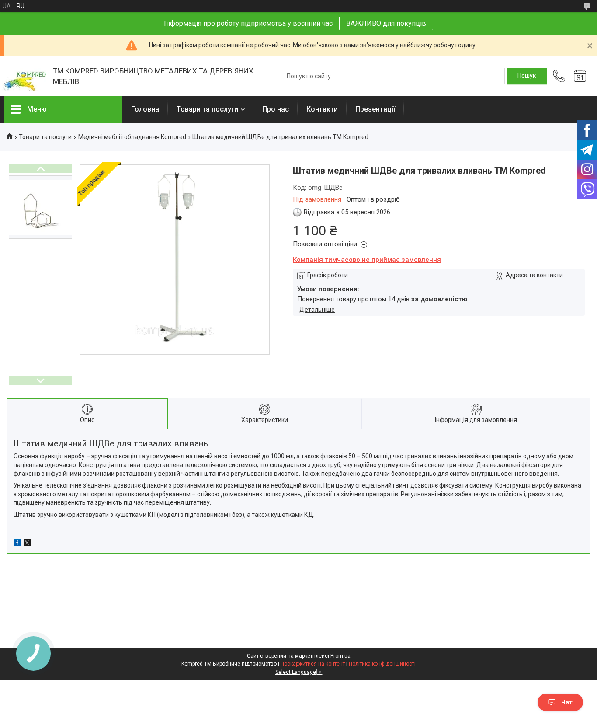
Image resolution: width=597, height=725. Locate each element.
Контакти (322, 109)
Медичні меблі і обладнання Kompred (132, 136)
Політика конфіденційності (382, 664)
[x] (27, 543)
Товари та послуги (207, 109)
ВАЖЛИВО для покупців (386, 23)
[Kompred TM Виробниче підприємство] (24, 76)
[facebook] (17, 543)
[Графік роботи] (580, 76)
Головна (145, 109)
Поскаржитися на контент (313, 664)
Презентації (375, 109)
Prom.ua (340, 656)
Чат (567, 702)
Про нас (275, 109)
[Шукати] (527, 76)
